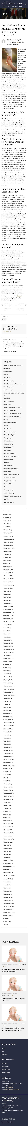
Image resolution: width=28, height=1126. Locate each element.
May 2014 (6, 924)
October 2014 (8, 909)
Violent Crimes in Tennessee (11, 496)
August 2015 (7, 879)
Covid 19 (6, 398)
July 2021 (6, 664)
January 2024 (7, 573)
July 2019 (6, 735)
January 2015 (7, 900)
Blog (3, 1051)
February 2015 (8, 897)
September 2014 (8, 912)
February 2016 (8, 860)
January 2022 (7, 646)
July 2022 (6, 628)
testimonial (7, 484)
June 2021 (7, 667)
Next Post (19, 307)
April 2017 (7, 817)
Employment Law (9, 432)
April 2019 (7, 744)
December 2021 (8, 649)
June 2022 (7, 631)
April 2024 (7, 563)
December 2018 (8, 756)
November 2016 (8, 833)
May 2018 (6, 778)
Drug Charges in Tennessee (11, 416)
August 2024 (7, 551)
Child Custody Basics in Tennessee (13, 384)
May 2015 (6, 888)
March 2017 (7, 820)
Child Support (8, 387)
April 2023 (7, 600)
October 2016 (8, 836)
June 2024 (7, 557)
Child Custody (8, 381)
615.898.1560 (7, 331)
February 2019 (8, 750)
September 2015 (8, 876)
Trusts (6, 487)
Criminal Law (7, 401)
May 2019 (6, 741)
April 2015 (7, 891)
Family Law (7, 438)
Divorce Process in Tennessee (12, 407)
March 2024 (7, 566)
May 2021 (6, 670)
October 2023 (8, 582)
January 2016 (7, 863)
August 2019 (7, 732)
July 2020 (6, 701)
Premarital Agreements (10, 468)
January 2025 (7, 536)
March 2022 (7, 640)
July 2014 (6, 918)
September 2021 (8, 658)
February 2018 (8, 787)
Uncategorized (8, 490)
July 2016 (6, 845)
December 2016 (8, 830)
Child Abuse (7, 377)
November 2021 (8, 652)
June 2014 (7, 921)
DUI (5, 419)
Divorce (6, 404)
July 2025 (6, 517)
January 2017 (7, 827)
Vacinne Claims (8, 493)
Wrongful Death (8, 502)
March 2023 (7, 603)
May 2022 (6, 634)
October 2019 (8, 729)
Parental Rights (8, 459)
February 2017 (8, 823)
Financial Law (7, 441)
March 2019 (7, 747)
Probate (6, 471)
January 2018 (7, 790)
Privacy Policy (7, 1100)
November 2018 (8, 759)
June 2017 (7, 811)
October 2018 (8, 762)
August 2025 (7, 514)
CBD (5, 374)
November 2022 (8, 615)
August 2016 (7, 842)
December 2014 (8, 903)
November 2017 (8, 796)
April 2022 (7, 637)
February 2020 (8, 716)
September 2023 (8, 585)
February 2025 (8, 533)
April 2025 (7, 527)
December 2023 (8, 576)
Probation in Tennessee (10, 474)
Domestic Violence (9, 410)
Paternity (6, 462)
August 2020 (7, 698)
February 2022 (8, 643)
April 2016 (7, 854)
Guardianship (7, 444)
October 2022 (8, 618)
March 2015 (7, 894)
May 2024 (6, 560)
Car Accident (7, 371)
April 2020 (7, 710)
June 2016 (7, 848)
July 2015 (6, 882)
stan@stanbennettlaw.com (12, 1089)
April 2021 (7, 674)
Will (5, 499)
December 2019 (8, 722)
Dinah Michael (12, 42)
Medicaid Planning (9, 453)
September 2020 (8, 695)
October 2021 (8, 655)
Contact (19, 296)
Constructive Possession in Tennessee (14, 393)
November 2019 (8, 726)
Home (3, 1048)
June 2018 (7, 775)
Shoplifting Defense (9, 481)
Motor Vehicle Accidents (10, 456)
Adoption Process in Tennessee (12, 365)
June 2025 (7, 520)
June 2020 (7, 704)
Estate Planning (8, 435)
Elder (5, 425)
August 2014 (7, 915)
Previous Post (9, 307)
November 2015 (8, 869)
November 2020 (8, 689)
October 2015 (8, 872)
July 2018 (6, 771)
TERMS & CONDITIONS (10, 1098)
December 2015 (8, 866)
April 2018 (7, 781)
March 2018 (7, 784)
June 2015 (7, 885)
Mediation (7, 450)
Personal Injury (8, 465)
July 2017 (6, 808)
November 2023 (8, 579)
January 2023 (7, 609)
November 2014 (8, 906)
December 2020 (8, 686)
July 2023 (6, 591)
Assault (6, 368)
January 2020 (7, 719)
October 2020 (8, 692)
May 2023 (6, 597)
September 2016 (8, 839)
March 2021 (7, 677)
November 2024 (8, 542)
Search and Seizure (9, 477)
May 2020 (6, 707)
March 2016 (7, 857)
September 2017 (8, 802)
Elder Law (6, 429)
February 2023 (8, 606)
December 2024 (8, 539)
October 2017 (8, 799)
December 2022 (8, 612)
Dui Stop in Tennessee (10, 422)
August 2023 (7, 588)
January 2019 (7, 753)
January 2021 (7, 683)
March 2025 (7, 530)
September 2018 (8, 765)
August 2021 (7, 661)
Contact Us (4, 1054)
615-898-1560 (9, 1087)
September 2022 (8, 621)
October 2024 (8, 545)
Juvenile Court (8, 447)
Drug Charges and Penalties (11, 413)
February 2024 (8, 569)
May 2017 (6, 814)
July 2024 (6, 554)
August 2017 (7, 805)
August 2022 (7, 625)
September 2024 (8, 548)
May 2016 (6, 851)
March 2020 (7, 713)
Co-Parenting (8, 390)
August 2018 (7, 768)
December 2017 (8, 793)
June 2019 (7, 738)
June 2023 (7, 594)
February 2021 (8, 680)
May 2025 (6, 524)
